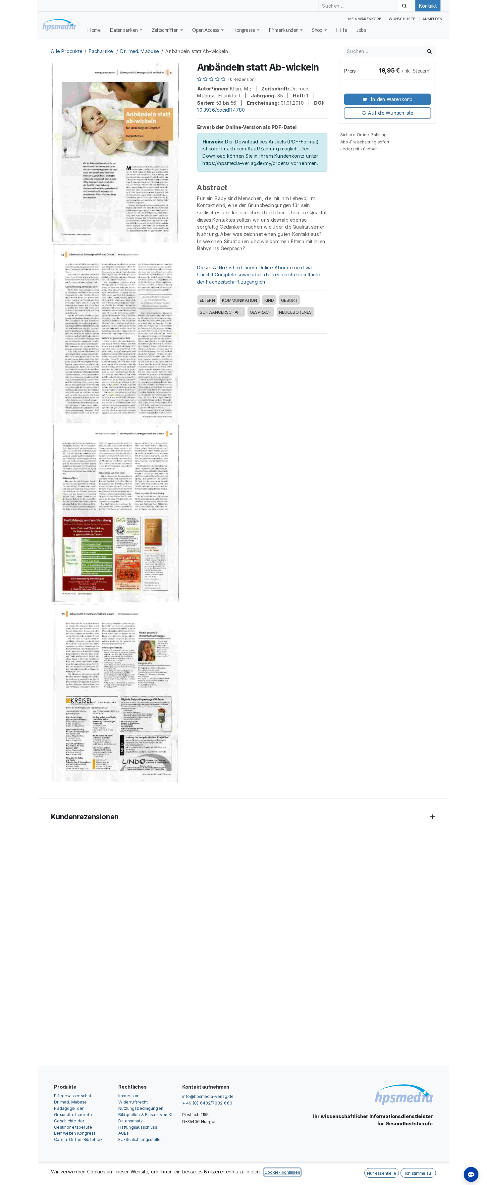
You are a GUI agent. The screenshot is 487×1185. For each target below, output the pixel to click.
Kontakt (427, 6)
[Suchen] (404, 5)
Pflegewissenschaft (73, 1095)
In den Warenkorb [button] (390, 99)
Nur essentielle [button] (381, 1172)
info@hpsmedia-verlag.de (208, 1096)
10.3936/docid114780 (221, 110)
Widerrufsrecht (133, 1101)
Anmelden (432, 19)
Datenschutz (130, 1120)
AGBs (123, 1133)
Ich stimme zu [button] (418, 1172)
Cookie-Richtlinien (282, 1172)
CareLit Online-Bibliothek (78, 1139)
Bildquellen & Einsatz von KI (145, 1114)
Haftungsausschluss (137, 1126)
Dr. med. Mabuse (139, 51)
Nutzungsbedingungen (140, 1107)
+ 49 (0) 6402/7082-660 (207, 1102)
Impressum (128, 1095)
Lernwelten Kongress (74, 1133)
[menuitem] (94, 30)
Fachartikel (101, 51)
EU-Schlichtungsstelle (139, 1139)
